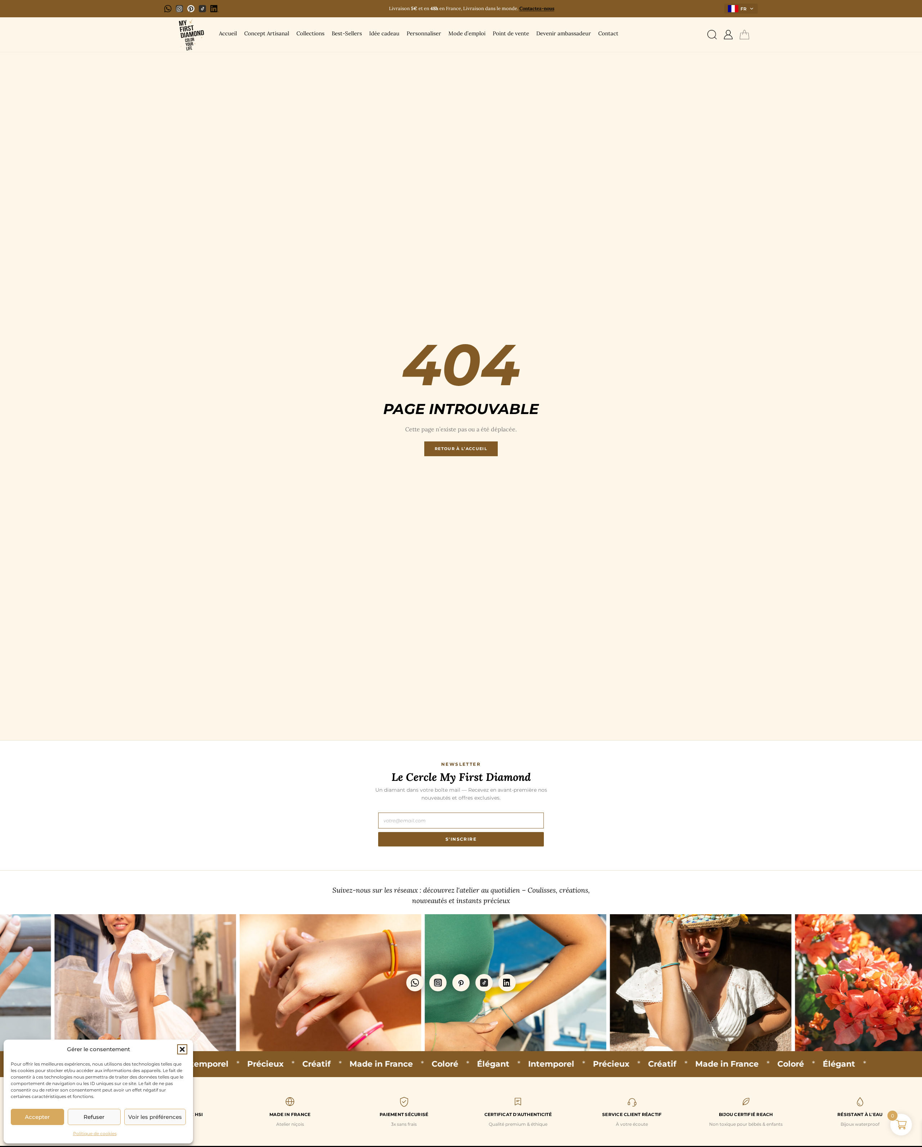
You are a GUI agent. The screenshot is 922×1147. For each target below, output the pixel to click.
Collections (310, 33)
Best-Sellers (347, 33)
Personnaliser (424, 33)
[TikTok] (202, 8)
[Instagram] (179, 8)
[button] (182, 1049)
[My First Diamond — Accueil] (190, 34)
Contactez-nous (536, 8)
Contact (608, 33)
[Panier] (744, 34)
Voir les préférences (155, 1116)
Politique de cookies (95, 1133)
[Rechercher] (712, 34)
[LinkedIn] (214, 8)
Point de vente (511, 33)
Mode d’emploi (466, 33)
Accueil (228, 33)
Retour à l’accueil (461, 448)
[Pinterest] (190, 8)
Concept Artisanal (266, 33)
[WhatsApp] (167, 8)
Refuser (94, 1116)
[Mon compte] (728, 34)
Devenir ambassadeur (563, 33)
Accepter (37, 1116)
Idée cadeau (384, 33)
